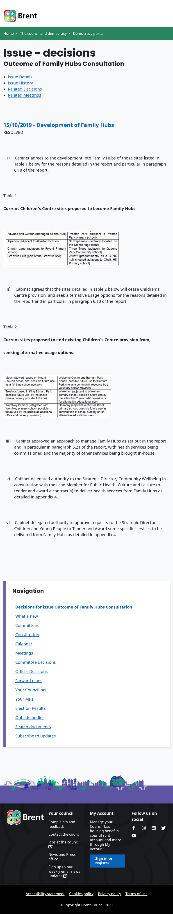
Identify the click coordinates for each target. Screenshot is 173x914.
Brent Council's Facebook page (134, 828)
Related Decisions (25, 89)
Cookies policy (81, 894)
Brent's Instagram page (143, 828)
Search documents (33, 726)
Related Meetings (24, 95)
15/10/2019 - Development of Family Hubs (58, 124)
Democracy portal (88, 33)
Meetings (24, 653)
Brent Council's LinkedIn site (153, 828)
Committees (27, 625)
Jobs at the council (64, 842)
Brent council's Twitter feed (163, 828)
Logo (20, 16)
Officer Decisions (31, 671)
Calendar (23, 643)
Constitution (27, 634)
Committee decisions (35, 662)
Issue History (20, 83)
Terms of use (136, 894)
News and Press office (62, 856)
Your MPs (24, 699)
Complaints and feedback (61, 824)
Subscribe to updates (35, 736)
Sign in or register (103, 860)
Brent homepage (25, 817)
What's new (26, 616)
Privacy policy (109, 894)
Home (8, 33)
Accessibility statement (45, 894)
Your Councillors (31, 690)
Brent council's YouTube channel (134, 836)
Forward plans (28, 680)
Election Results (30, 708)
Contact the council (64, 834)
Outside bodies (29, 717)
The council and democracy (43, 33)
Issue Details (20, 77)
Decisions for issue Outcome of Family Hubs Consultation (73, 607)
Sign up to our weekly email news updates (64, 871)
